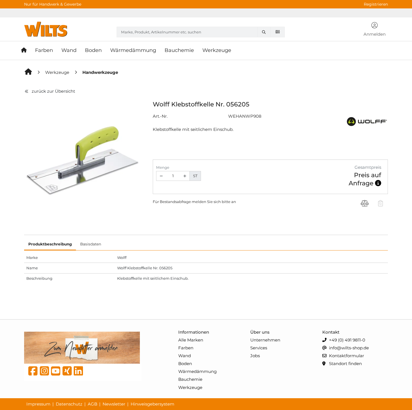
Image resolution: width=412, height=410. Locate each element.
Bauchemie (190, 379)
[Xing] (67, 372)
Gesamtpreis (368, 167)
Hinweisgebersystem (152, 404)
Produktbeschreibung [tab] (50, 244)
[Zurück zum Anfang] (394, 396)
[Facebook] (33, 372)
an (233, 201)
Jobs (255, 355)
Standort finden (345, 363)
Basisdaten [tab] (90, 244)
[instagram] (44, 372)
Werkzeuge (190, 387)
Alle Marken (190, 340)
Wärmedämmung (197, 371)
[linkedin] (78, 372)
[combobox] (201, 32)
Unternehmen (265, 340)
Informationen (193, 332)
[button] (375, 30)
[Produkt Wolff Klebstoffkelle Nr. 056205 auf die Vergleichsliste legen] (364, 203)
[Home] (28, 72)
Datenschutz (69, 404)
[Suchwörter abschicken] (265, 32)
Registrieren (376, 4)
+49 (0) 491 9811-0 (346, 340)
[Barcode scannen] (277, 32)
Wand (184, 355)
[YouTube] (55, 372)
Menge (162, 167)
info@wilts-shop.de (348, 347)
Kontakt (330, 332)
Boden (185, 363)
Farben (185, 347)
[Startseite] (26, 50)
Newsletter (114, 404)
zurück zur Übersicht (53, 91)
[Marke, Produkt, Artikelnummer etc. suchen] (265, 32)
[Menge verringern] (161, 176)
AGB (92, 404)
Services (258, 347)
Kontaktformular (346, 355)
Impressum (38, 404)
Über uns (260, 332)
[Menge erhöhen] (185, 176)
